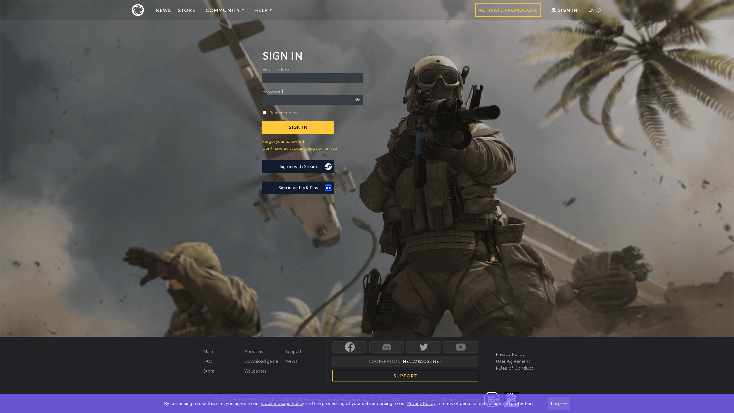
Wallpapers (255, 371)
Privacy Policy (421, 403)
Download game (261, 361)
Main (208, 351)
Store (208, 371)
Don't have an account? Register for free (299, 148)
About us (253, 351)
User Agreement (513, 361)
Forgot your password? (284, 141)
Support (293, 351)
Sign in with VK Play (298, 187)
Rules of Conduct (514, 368)
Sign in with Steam (298, 166)
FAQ (207, 361)
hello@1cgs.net (422, 361)
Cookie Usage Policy (282, 403)
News (291, 361)
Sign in (298, 127)
